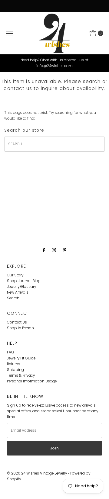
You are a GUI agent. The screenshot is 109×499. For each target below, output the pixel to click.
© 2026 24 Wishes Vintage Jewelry (37, 473)
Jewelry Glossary (21, 286)
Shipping (15, 369)
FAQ (10, 352)
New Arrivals (17, 292)
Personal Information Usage (32, 381)
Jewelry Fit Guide (21, 358)
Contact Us (17, 322)
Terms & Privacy (21, 375)
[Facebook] (44, 250)
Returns (13, 364)
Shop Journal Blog (24, 280)
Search (13, 298)
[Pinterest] (64, 250)
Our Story (15, 275)
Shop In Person (20, 328)
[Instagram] (54, 250)
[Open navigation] (10, 33)
